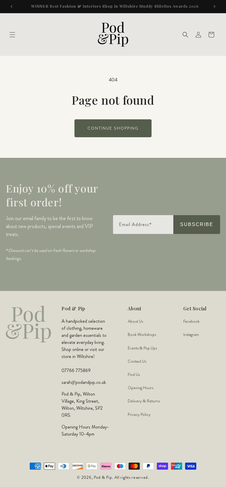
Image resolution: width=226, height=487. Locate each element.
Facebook (191, 321)
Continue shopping (113, 128)
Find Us (134, 374)
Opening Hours (140, 388)
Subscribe (196, 224)
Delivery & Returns (144, 401)
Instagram (191, 334)
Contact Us (137, 361)
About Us (135, 321)
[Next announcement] (214, 6)
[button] (12, 34)
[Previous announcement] (11, 6)
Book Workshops (142, 334)
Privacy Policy (139, 414)
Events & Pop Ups (142, 348)
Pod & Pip (103, 477)
